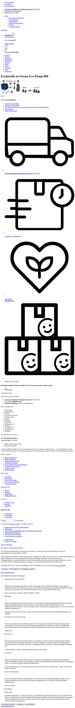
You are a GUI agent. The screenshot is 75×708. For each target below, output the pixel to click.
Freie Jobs (8, 506)
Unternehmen (9, 539)
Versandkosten (13, 21)
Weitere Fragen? (10, 468)
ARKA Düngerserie (11, 111)
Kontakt (11, 25)
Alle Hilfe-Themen (14, 27)
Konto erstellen (9, 43)
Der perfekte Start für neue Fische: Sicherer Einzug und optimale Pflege (27, 107)
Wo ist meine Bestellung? (16, 18)
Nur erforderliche (14, 569)
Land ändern (19, 520)
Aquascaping (9, 109)
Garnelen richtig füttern (12, 104)
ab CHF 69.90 (22, 9)
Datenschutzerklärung (59, 565)
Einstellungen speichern (8, 704)
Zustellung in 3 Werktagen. (13, 11)
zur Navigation (9, 2)
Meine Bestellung (10, 459)
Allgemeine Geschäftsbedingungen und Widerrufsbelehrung (23, 531)
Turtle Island (8, 494)
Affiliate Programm (11, 496)
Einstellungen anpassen (28, 569)
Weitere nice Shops (11, 541)
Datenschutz (8, 529)
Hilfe (6, 16)
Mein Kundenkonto (11, 457)
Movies (7, 490)
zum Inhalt (8, 4)
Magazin (7, 492)
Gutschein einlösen (10, 484)
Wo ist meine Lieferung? (12, 482)
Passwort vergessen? (11, 480)
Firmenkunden (9, 470)
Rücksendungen (14, 20)
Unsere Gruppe (9, 502)
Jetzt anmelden (9, 37)
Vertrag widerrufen (6, 544)
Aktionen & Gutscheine (12, 466)
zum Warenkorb (10, 6)
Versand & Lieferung (11, 463)
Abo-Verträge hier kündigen (13, 536)
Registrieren (8, 478)
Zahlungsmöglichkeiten (16, 23)
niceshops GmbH (14, 524)
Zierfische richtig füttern (12, 105)
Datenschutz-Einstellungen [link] (13, 534)
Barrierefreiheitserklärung (12, 532)
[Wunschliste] (6, 47)
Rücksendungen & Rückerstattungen (16, 465)
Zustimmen (5, 569)
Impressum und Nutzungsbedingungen (17, 527)
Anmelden (8, 477)
